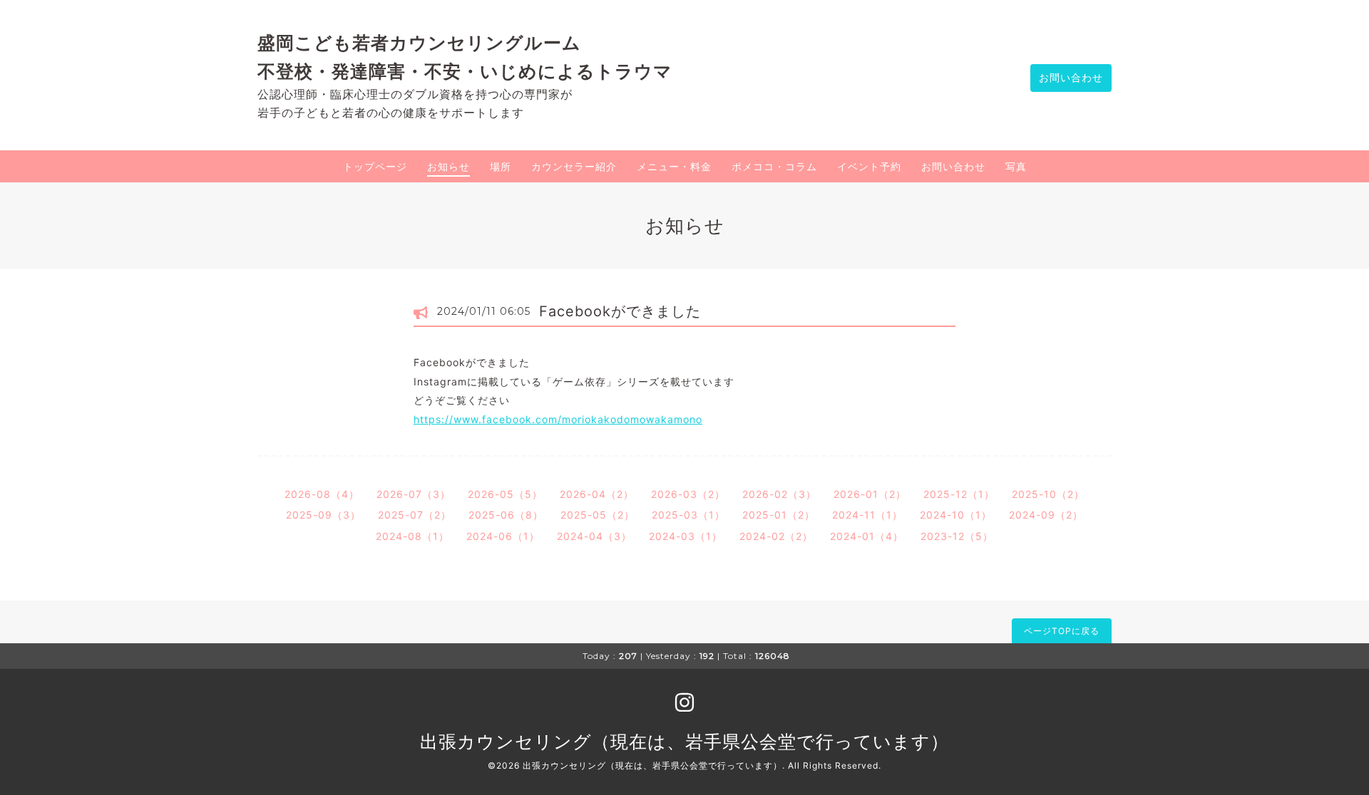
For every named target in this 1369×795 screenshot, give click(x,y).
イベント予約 (869, 166)
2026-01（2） (870, 494)
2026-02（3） (779, 494)
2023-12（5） (957, 536)
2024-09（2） (1046, 515)
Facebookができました (620, 311)
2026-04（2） (597, 494)
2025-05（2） (597, 515)
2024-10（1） (956, 515)
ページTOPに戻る (1061, 630)
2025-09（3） (323, 515)
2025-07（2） (414, 515)
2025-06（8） (505, 515)
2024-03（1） (685, 536)
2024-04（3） (594, 536)
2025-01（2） (778, 515)
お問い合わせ (1071, 77)
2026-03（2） (688, 494)
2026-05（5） (505, 494)
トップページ (375, 166)
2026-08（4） (321, 494)
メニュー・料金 (674, 166)
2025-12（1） (959, 494)
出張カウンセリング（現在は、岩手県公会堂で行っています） (684, 741)
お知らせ (448, 166)
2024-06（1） (503, 536)
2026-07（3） (413, 494)
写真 (1016, 166)
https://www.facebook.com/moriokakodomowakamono (558, 419)
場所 (500, 166)
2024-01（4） (866, 536)
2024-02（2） (776, 536)
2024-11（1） (867, 515)
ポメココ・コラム (774, 166)
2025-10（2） (1048, 494)
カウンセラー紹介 (574, 166)
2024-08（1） (412, 536)
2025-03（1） (688, 515)
